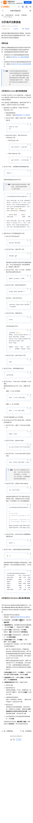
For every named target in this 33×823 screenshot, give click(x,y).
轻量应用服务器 (9, 15)
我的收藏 (27, 28)
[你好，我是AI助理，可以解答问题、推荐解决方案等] (23, 7)
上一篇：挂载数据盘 (7, 731)
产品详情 (15, 28)
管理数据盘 (24, 15)
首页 (2, 15)
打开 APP (27, 2)
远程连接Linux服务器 (23, 115)
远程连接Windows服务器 (22, 617)
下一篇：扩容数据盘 (26, 731)
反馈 (19, 739)
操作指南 (17, 15)
